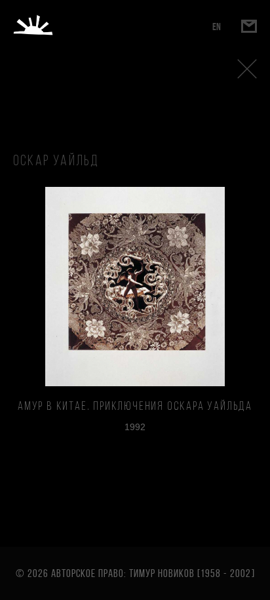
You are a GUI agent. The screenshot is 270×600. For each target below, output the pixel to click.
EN (216, 26)
